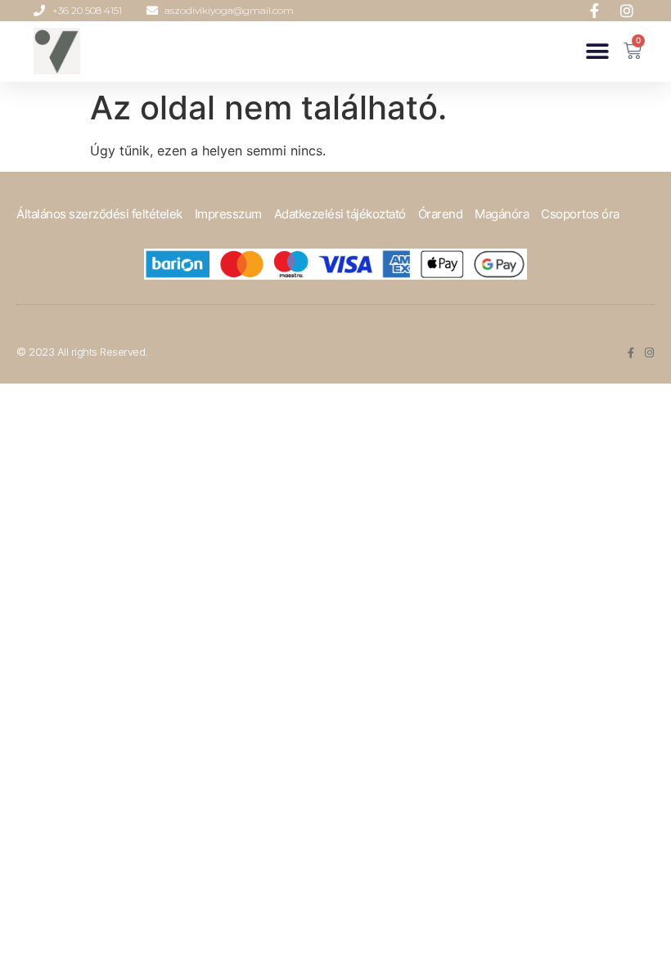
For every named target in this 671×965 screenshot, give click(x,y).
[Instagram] (649, 353)
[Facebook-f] (630, 353)
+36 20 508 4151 (87, 10)
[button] (597, 51)
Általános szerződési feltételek (99, 214)
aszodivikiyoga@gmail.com (229, 10)
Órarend (440, 214)
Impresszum (228, 214)
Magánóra (502, 214)
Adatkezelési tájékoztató (340, 214)
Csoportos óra (580, 214)
